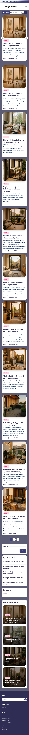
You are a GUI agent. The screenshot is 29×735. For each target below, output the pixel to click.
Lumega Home (10, 6)
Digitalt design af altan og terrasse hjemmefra (13, 567)
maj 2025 (4, 729)
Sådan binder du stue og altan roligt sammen (13, 562)
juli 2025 (4, 727)
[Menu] (26, 6)
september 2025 (6, 723)
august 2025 (5, 725)
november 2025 (6, 718)
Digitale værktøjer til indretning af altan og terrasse (11, 189)
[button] (26, 38)
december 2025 (6, 716)
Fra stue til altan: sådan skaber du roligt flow (13, 578)
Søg (4, 546)
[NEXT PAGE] (18, 539)
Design (16, 40)
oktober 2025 (5, 720)
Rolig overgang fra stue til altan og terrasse (13, 583)
